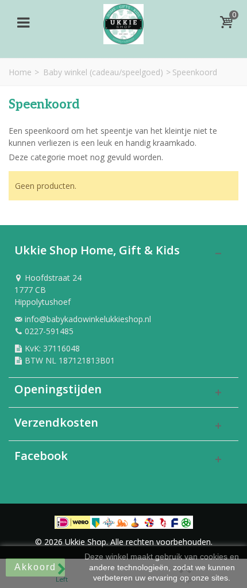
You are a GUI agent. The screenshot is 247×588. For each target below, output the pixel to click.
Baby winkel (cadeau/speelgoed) (103, 72)
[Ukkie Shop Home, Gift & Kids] (123, 21)
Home (20, 72)
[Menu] (23, 22)
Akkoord (35, 567)
